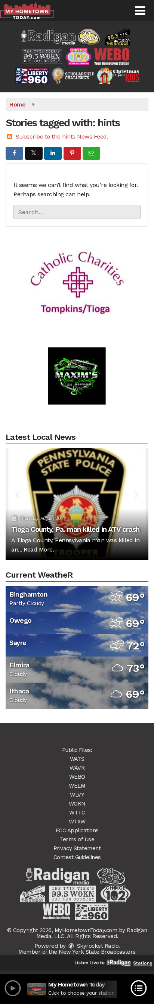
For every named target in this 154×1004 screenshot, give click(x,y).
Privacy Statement (77, 848)
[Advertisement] (77, 274)
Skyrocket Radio (96, 946)
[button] (140, 11)
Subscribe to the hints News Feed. (62, 136)
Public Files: (77, 750)
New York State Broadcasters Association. (97, 955)
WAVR (77, 768)
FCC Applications (77, 830)
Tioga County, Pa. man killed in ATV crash (75, 529)
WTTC (77, 812)
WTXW (77, 821)
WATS (77, 759)
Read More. (39, 549)
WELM (77, 785)
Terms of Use (77, 839)
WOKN (77, 803)
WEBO (77, 776)
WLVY (77, 794)
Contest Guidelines (77, 857)
